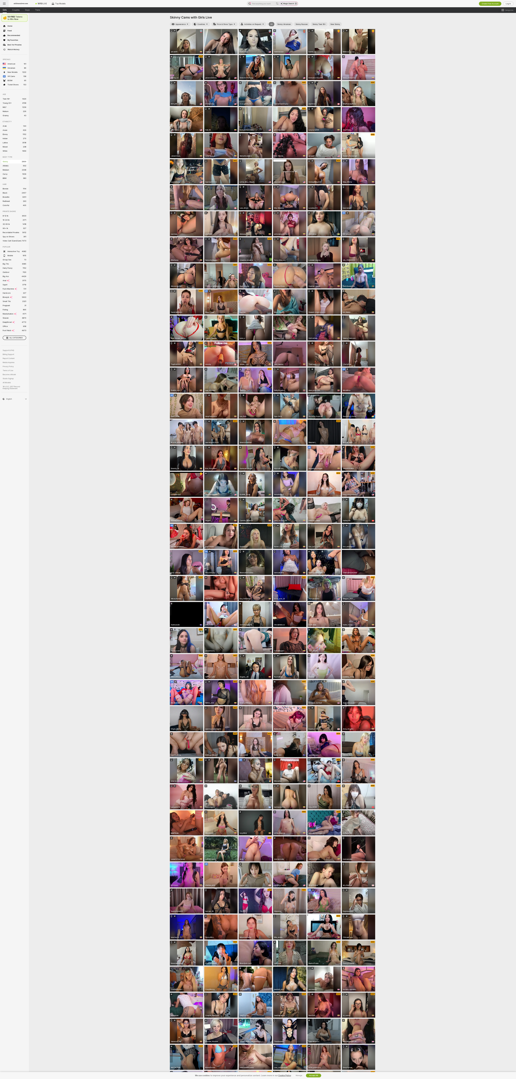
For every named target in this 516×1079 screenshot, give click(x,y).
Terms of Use (8, 370)
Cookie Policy (284, 1075)
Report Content (9, 358)
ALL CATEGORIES (16, 338)
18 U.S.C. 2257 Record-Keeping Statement (12, 387)
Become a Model (9, 375)
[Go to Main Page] (21, 3)
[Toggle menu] (4, 3)
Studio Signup (8, 379)
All (271, 24)
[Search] (277, 4)
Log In (508, 4)
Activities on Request (252, 24)
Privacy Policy (8, 366)
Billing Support (8, 354)
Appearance (180, 24)
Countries (201, 24)
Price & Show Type (224, 24)
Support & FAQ (8, 350)
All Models (7, 383)
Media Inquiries (9, 362)
